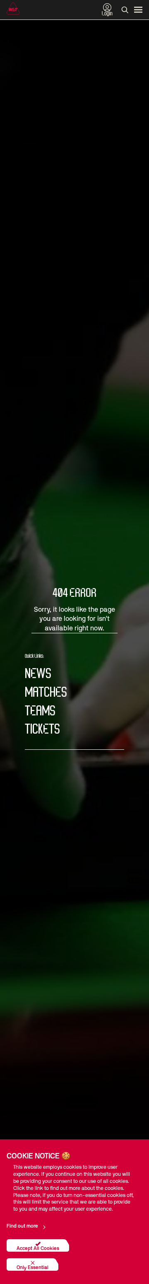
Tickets (42, 730)
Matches (46, 693)
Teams (40, 711)
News (38, 674)
